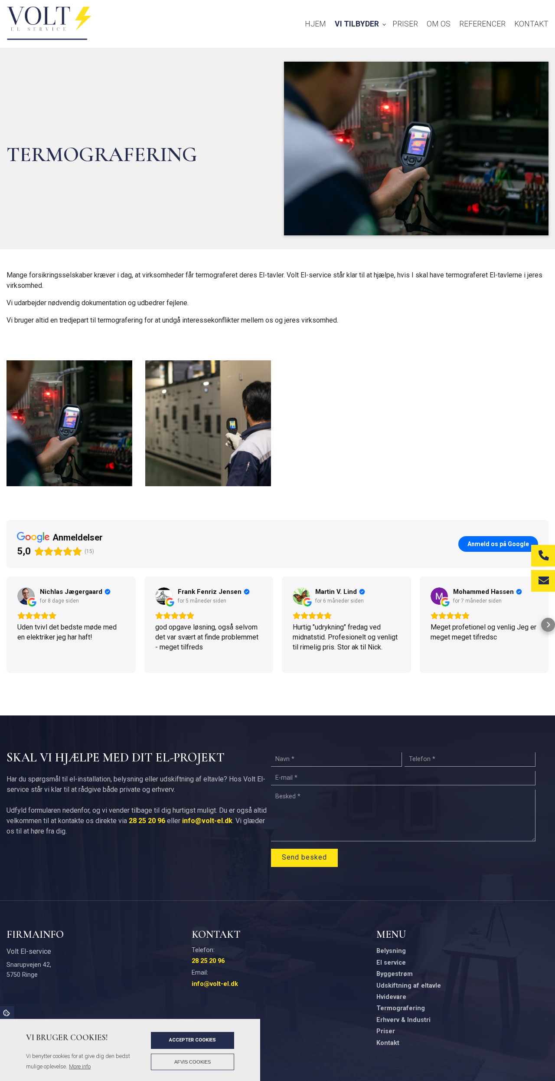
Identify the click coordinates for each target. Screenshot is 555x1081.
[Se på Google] (26, 596)
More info (80, 1066)
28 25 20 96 (147, 821)
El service (391, 963)
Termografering (400, 1008)
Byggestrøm (394, 974)
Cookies (7, 1012)
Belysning (391, 951)
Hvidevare (391, 997)
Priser (385, 1031)
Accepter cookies (192, 1040)
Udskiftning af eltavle (408, 986)
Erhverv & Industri (403, 1020)
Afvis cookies (192, 1062)
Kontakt (387, 1043)
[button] (7, 625)
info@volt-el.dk (207, 821)
